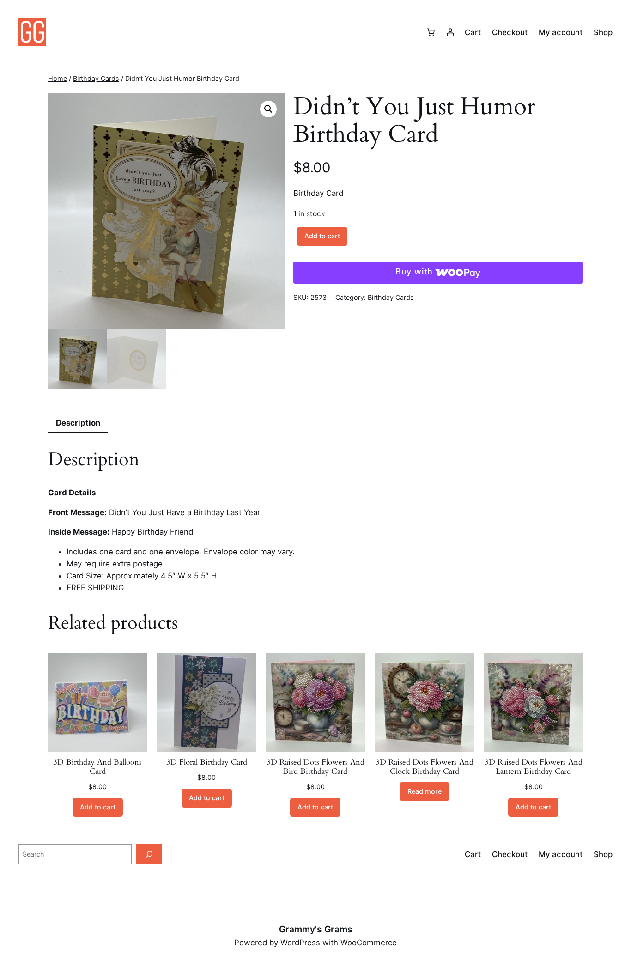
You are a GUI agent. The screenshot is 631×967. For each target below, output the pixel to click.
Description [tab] (78, 422)
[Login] (450, 32)
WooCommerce (368, 942)
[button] (268, 109)
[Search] (149, 854)
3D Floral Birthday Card (206, 762)
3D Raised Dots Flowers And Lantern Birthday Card (533, 767)
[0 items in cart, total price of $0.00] (431, 32)
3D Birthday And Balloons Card (97, 767)
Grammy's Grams (315, 929)
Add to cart (322, 236)
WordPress (300, 942)
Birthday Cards (96, 78)
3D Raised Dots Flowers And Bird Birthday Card (315, 767)
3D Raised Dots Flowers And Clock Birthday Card (424, 767)
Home (57, 78)
